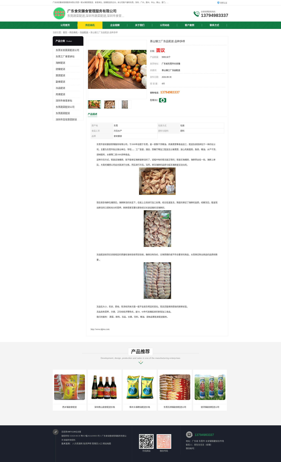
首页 (65, 32)
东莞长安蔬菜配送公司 (67, 50)
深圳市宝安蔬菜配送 (66, 119)
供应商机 (90, 25)
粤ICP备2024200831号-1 (91, 436)
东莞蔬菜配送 (63, 113)
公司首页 (65, 25)
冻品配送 (84, 32)
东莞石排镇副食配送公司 (139, 407)
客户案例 (189, 25)
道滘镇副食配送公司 (175, 407)
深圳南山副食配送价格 (69, 407)
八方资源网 (77, 443)
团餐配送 (60, 69)
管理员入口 (97, 443)
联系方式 (214, 25)
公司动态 (164, 25)
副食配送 (60, 81)
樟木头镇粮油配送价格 (104, 407)
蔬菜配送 (60, 75)
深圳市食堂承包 (64, 100)
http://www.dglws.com (100, 329)
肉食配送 (60, 94)
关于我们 (139, 25)
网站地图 (107, 443)
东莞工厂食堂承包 (65, 56)
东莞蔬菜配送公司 (65, 107)
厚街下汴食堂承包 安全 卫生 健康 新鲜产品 (213, 407)
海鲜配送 (60, 63)
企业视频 (115, 25)
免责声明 (87, 443)
